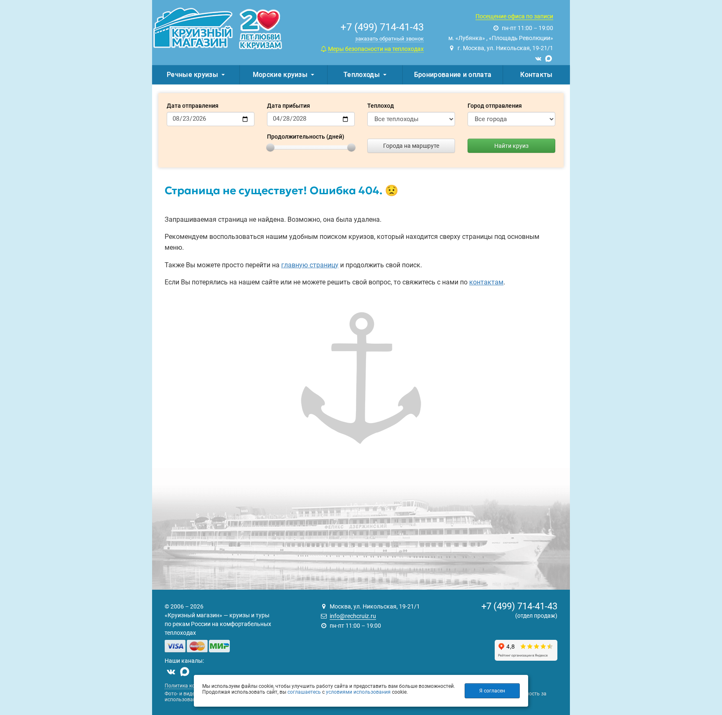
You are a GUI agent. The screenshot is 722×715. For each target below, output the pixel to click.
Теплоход (380, 105)
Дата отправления (193, 105)
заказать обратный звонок (389, 38)
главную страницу (309, 265)
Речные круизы (192, 75)
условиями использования (358, 692)
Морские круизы (280, 75)
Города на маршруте (411, 145)
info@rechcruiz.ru (353, 616)
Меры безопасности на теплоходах (376, 49)
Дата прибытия (288, 105)
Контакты (536, 75)
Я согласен (492, 691)
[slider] (270, 147)
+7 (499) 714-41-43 (519, 606)
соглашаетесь (304, 692)
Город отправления (495, 105)
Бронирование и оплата (452, 75)
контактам (486, 282)
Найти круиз (511, 145)
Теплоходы (361, 75)
